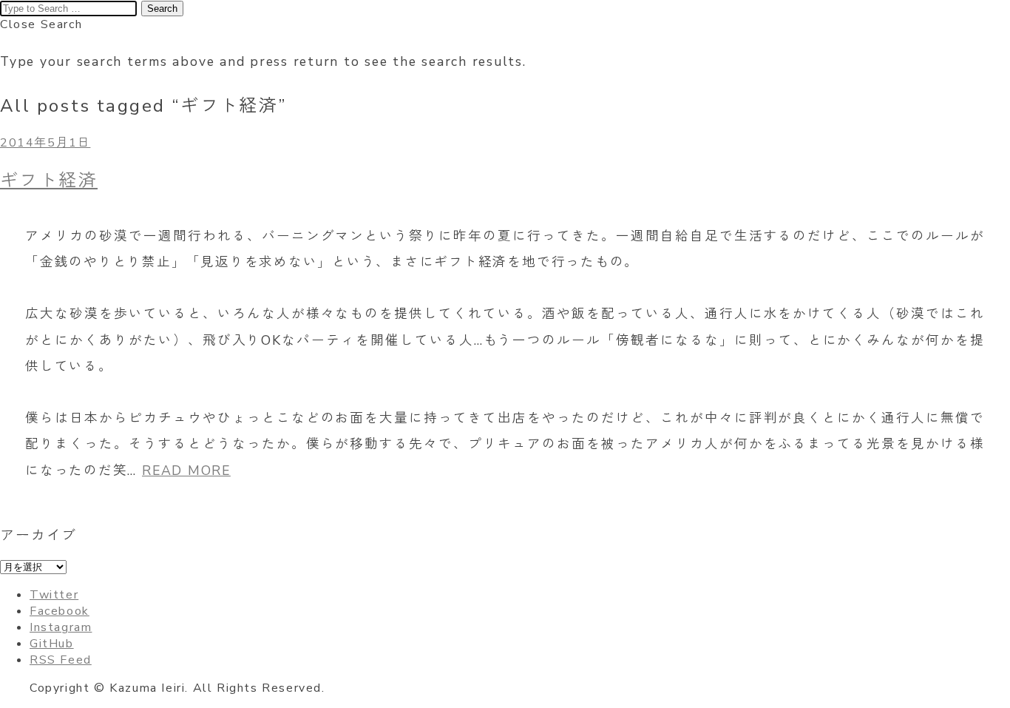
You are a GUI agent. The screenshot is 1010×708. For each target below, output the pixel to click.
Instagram (61, 627)
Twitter (54, 595)
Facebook (59, 611)
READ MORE (186, 470)
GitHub (52, 643)
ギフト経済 (49, 180)
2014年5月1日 (45, 143)
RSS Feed (61, 660)
